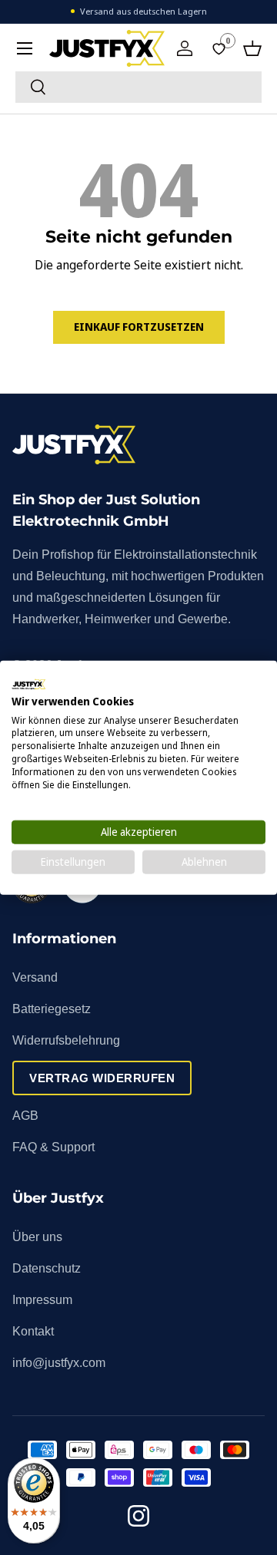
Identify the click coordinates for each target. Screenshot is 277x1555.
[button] (252, 48)
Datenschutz (46, 1268)
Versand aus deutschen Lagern (143, 11)
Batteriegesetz (51, 1008)
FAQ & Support (53, 1147)
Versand (35, 977)
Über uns (37, 1236)
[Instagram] (138, 1518)
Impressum (42, 1299)
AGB (25, 1115)
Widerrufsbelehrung (66, 1040)
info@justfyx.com (58, 1362)
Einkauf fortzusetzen (139, 326)
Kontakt (33, 1331)
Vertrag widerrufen (102, 1078)
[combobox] (138, 87)
